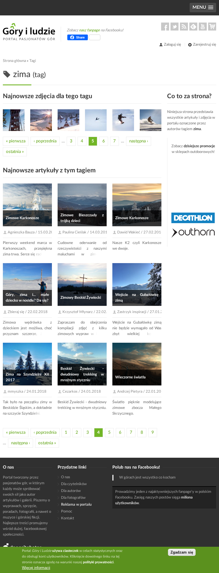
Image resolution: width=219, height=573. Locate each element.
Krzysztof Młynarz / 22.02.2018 (89, 312)
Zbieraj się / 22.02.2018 (28, 312)
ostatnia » (15, 152)
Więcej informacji (36, 568)
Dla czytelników (74, 484)
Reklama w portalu (76, 505)
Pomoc (66, 511)
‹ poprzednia (45, 141)
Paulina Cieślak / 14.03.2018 (86, 232)
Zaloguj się (172, 45)
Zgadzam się (182, 552)
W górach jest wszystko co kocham (147, 477)
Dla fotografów (73, 498)
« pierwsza (15, 141)
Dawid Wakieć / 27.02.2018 (140, 232)
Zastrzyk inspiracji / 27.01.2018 (143, 312)
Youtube (203, 27)
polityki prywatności (98, 562)
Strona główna (14, 61)
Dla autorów (71, 491)
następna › (138, 141)
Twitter (175, 27)
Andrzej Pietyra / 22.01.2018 (141, 392)
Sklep (212, 27)
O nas (65, 477)
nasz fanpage (89, 30)
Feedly (193, 27)
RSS (184, 27)
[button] (203, 7)
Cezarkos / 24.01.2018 (81, 392)
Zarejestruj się (204, 45)
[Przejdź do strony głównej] (29, 32)
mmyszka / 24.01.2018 (27, 392)
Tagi (32, 61)
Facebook (165, 27)
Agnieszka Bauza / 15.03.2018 (33, 232)
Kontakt (67, 518)
